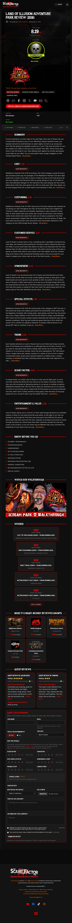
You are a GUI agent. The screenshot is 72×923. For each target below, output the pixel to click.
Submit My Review (14, 836)
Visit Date (40, 731)
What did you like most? (15, 799)
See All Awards (36, 604)
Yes (12, 735)
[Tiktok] (38, 904)
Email (39, 719)
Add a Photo (41, 789)
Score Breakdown (22, 169)
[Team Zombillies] (7, 22)
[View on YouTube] (35, 100)
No (20, 735)
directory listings (34, 880)
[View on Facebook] (19, 100)
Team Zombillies (23, 22)
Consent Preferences (33, 889)
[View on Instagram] (24, 100)
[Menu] (67, 4)
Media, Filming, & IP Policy (46, 889)
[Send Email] (40, 100)
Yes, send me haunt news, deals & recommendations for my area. (34, 832)
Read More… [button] (27, 156)
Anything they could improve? (17, 814)
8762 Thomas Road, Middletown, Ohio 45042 (21, 88)
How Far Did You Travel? (15, 789)
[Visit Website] (8, 100)
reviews (26, 880)
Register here (29, 746)
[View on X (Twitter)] (29, 100)
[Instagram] (44, 904)
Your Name (11, 719)
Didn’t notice (29, 754)
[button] (36, 913)
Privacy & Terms (23, 889)
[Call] (46, 100)
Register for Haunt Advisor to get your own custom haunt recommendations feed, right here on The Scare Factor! (37, 828)
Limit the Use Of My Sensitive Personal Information (36, 893)
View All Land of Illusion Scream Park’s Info (23, 106)
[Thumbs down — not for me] (67, 127)
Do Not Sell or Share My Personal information (36, 891)
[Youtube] (27, 904)
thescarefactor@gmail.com (36, 897)
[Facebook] (33, 904)
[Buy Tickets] (13, 100)
